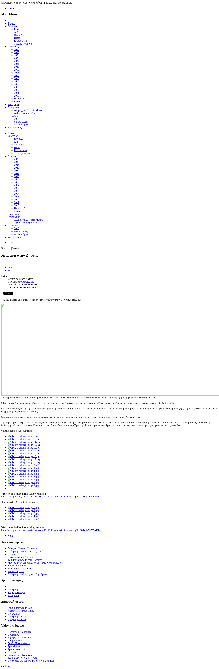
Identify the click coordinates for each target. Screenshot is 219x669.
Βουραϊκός (13, 634)
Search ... (6, 248)
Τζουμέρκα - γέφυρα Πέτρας (22, 657)
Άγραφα (12, 652)
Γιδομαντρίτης (15, 640)
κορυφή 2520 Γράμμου (19, 637)
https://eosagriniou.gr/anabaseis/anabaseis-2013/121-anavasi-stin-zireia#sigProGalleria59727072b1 (51, 530)
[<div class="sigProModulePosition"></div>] (23, 436)
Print (10, 267)
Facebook (13, 8)
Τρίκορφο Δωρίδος (17, 649)
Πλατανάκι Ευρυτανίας (19, 631)
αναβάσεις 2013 (26, 281)
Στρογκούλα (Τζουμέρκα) (21, 655)
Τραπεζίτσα (14, 646)
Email (11, 270)
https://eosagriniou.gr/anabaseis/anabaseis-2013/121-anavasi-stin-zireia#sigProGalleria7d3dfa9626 (50, 496)
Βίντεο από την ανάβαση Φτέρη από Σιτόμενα (31, 660)
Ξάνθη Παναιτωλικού (19, 643)
